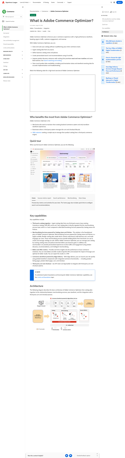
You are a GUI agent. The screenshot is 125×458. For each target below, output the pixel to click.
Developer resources (8, 77)
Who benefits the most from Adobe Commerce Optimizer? (111, 20)
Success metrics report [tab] (44, 198)
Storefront (5, 62)
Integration (46, 28)
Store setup (6, 58)
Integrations (6, 37)
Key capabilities (106, 28)
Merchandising (7, 55)
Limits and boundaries (44, 277)
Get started (6, 33)
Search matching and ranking (53, 60)
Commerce (45, 11)
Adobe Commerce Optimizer (59, 11)
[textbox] (12, 16)
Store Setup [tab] (82, 198)
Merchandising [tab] (72, 198)
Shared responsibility (8, 44)
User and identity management (11, 40)
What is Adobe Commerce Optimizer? (10, 28)
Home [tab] (34, 198)
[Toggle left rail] (23, 7)
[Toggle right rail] (102, 7)
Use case (5, 69)
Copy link (114, 12)
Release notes (6, 81)
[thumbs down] (70, 455)
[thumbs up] (66, 455)
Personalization (38, 28)
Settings (5, 66)
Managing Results (8, 51)
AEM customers (37, 132)
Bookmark (106, 12)
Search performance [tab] (59, 198)
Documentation (34, 11)
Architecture (105, 32)
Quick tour (105, 24)
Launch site (6, 73)
